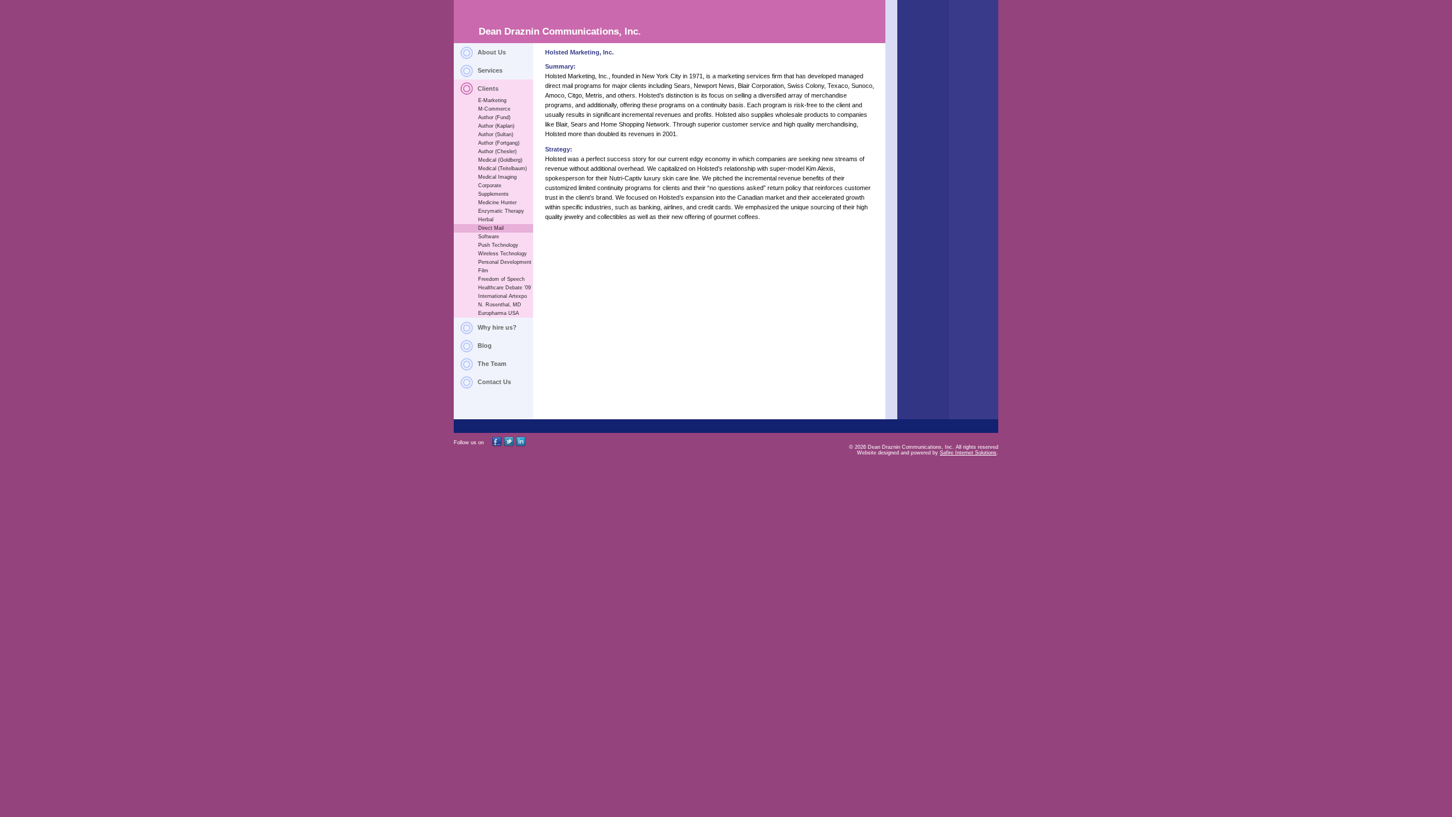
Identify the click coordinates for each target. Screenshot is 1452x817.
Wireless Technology (502, 253)
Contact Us (494, 381)
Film (483, 270)
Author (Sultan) (495, 134)
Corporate (489, 185)
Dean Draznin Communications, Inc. (560, 31)
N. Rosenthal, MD (499, 305)
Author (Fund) (494, 117)
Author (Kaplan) (496, 126)
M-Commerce (494, 109)
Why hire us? (497, 327)
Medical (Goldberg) (500, 160)
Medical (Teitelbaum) (502, 168)
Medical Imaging (497, 177)
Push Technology (498, 245)
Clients (488, 88)
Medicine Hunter (497, 202)
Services (490, 70)
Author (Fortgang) (499, 143)
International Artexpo (502, 296)
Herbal (485, 219)
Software (488, 236)
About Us (492, 52)
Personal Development (504, 262)
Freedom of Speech (501, 279)
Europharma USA (498, 313)
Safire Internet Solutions (968, 453)
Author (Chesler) (497, 151)
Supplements (493, 194)
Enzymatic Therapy (501, 211)
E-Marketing (492, 100)
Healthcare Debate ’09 (504, 287)
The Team (492, 363)
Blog (485, 345)
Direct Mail (491, 228)
